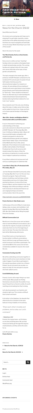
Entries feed (6, 376)
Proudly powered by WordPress (11, 409)
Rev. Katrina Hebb (19, 25)
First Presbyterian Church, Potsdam (16, 11)
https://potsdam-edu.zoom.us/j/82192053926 (16, 197)
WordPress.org (7, 383)
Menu (17, 19)
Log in (4, 373)
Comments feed (7, 380)
